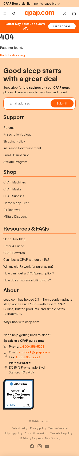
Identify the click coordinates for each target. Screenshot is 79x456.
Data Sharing (52, 438)
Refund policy (20, 428)
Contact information (36, 433)
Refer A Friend (13, 246)
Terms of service (57, 428)
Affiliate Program (15, 162)
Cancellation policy (61, 433)
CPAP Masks (12, 189)
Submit (62, 103)
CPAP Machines (14, 182)
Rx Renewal (11, 210)
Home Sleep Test (16, 203)
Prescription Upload (17, 134)
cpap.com (44, 421)
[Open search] (14, 13)
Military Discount (15, 216)
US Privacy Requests (31, 438)
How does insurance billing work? (27, 280)
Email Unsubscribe (16, 155)
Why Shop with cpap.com (21, 322)
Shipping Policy (14, 141)
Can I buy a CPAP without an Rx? (26, 259)
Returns (9, 127)
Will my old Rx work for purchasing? (28, 266)
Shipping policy (13, 433)
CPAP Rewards (14, 253)
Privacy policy (38, 428)
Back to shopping (12, 55)
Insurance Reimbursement (22, 148)
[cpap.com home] (39, 13)
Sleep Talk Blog (14, 239)
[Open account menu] (64, 13)
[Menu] (5, 13)
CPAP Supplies (13, 196)
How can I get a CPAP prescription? (28, 273)
